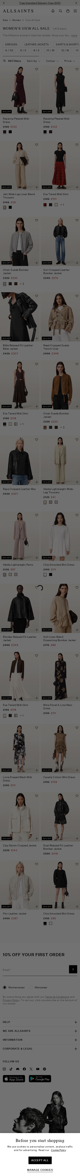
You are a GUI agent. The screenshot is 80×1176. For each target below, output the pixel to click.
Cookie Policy (58, 1150)
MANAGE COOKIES (40, 1170)
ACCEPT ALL (40, 1160)
